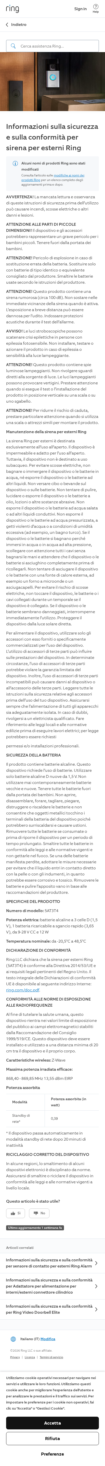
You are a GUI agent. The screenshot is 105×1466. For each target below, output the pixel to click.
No (43, 1213)
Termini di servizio (51, 1357)
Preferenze (52, 1454)
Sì (19, 1213)
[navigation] (52, 42)
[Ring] (12, 9)
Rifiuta (52, 1438)
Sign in (80, 8)
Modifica (48, 1339)
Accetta (52, 1423)
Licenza (30, 1357)
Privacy (15, 1357)
